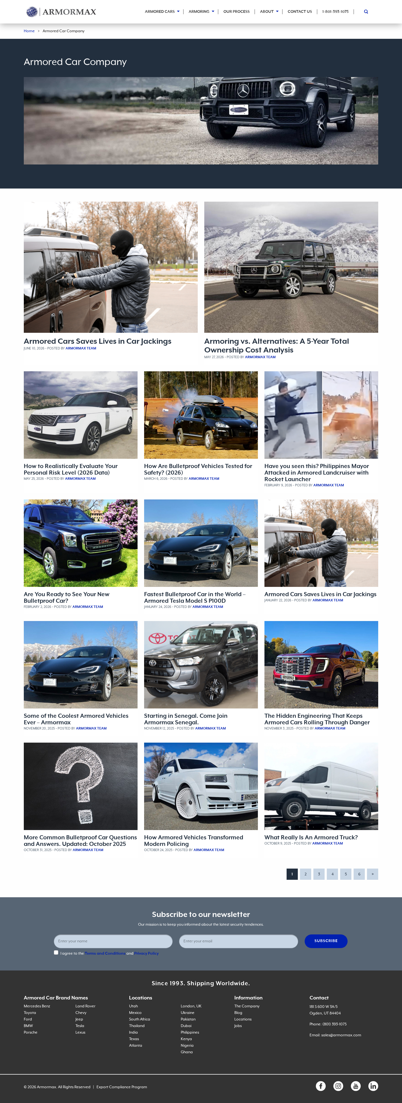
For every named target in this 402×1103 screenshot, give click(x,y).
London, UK (191, 1006)
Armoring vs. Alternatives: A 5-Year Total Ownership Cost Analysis (276, 346)
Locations (243, 1019)
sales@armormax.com (341, 1035)
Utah (133, 1006)
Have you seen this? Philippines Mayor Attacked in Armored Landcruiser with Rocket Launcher (316, 473)
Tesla (79, 1026)
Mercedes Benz (37, 1006)
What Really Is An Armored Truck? (311, 837)
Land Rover (85, 1006)
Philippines (190, 1032)
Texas (134, 1039)
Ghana (187, 1052)
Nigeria (187, 1045)
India (133, 1032)
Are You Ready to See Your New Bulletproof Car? (66, 597)
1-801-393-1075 (335, 12)
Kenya (186, 1039)
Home (29, 31)
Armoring (199, 12)
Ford (28, 1019)
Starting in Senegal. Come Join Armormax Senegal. (186, 719)
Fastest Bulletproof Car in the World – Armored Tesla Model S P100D (195, 597)
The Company (247, 1006)
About (267, 12)
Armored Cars (160, 12)
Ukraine (187, 1013)
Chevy (80, 1013)
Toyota (30, 1013)
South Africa (139, 1019)
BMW (28, 1026)
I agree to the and (109, 953)
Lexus (80, 1032)
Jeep (79, 1019)
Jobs (238, 1026)
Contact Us (300, 12)
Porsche (30, 1032)
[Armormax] (61, 12)
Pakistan (188, 1019)
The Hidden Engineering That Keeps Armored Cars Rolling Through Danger (317, 719)
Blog (238, 1013)
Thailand (137, 1026)
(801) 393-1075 (334, 1024)
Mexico (135, 1013)
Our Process (236, 12)
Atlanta (135, 1045)
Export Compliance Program (122, 1087)
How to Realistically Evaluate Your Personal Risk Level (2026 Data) (71, 469)
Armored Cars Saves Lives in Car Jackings (97, 341)
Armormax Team (81, 349)
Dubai (186, 1026)
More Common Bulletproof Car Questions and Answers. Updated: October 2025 (80, 841)
